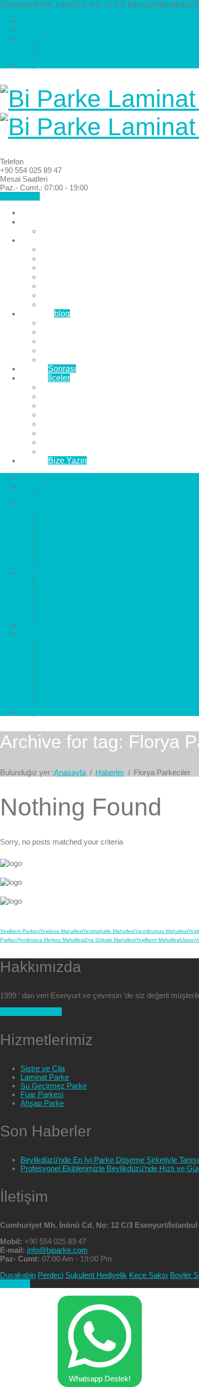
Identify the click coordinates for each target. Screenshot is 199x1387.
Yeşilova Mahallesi (61, 931)
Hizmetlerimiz (45, 240)
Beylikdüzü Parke (73, 332)
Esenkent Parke (69, 433)
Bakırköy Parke (68, 350)
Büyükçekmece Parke (80, 322)
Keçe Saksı (148, 1275)
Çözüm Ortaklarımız (76, 231)
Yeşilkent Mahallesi (158, 940)
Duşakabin (18, 1275)
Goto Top (15, 1283)
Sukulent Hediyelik (96, 1275)
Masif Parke (62, 295)
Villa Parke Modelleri (75, 55)
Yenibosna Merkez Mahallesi (50, 940)
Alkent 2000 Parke (74, 405)
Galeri (30, 38)
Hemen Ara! (20, 196)
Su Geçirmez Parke (76, 277)
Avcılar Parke (65, 359)
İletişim (32, 64)
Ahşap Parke (64, 286)
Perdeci (50, 1275)
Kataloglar (37, 29)
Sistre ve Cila (65, 267)
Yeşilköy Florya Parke (80, 387)
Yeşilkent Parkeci (20, 931)
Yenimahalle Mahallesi (109, 931)
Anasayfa (37, 212)
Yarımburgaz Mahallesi (161, 931)
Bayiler (45, 378)
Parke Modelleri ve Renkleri (87, 46)
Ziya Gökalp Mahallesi (110, 940)
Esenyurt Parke (68, 341)
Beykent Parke (67, 423)
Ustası (187, 940)
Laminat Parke (67, 249)
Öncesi (48, 368)
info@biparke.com (57, 1250)
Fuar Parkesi (64, 304)
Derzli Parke (63, 258)
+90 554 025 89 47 (31, 1011)
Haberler (45, 313)
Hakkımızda (40, 20)
